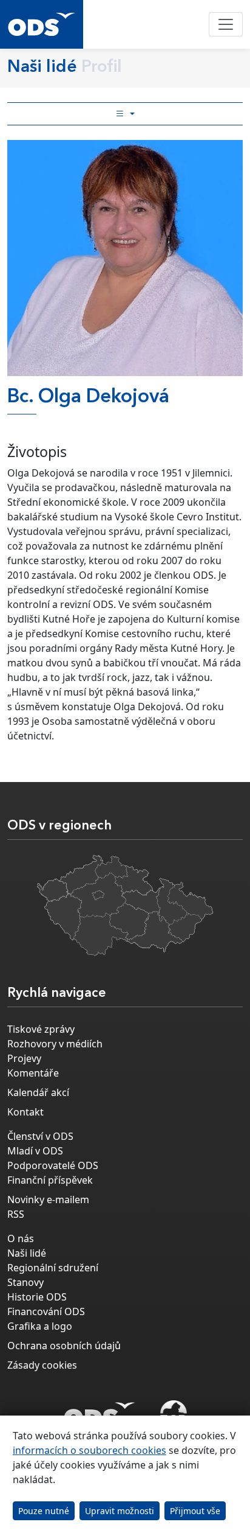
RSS (15, 1214)
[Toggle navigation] (226, 24)
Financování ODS (46, 1311)
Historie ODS (37, 1297)
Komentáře (33, 1073)
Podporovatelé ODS (52, 1165)
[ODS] (99, 1411)
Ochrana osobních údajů (64, 1345)
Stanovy (25, 1282)
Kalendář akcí (38, 1092)
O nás (20, 1238)
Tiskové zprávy (41, 1029)
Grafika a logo (39, 1326)
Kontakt (25, 1112)
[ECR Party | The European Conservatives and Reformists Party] (173, 1415)
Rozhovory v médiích (55, 1043)
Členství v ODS (40, 1136)
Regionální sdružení (52, 1267)
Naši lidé (26, 1253)
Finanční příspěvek (50, 1180)
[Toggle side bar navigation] (125, 113)
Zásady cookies (42, 1365)
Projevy (24, 1058)
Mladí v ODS (35, 1151)
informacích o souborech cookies (89, 1450)
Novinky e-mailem (48, 1199)
